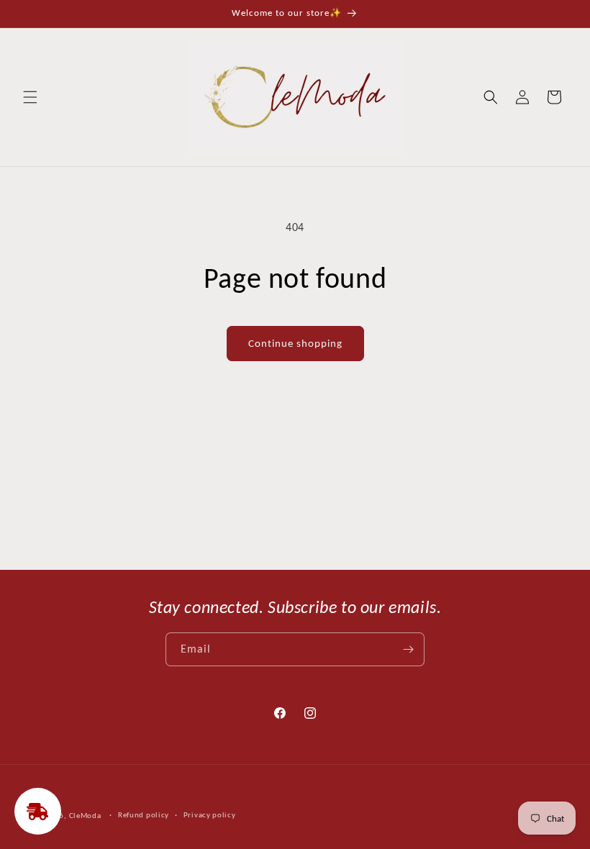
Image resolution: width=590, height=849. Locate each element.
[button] (30, 97)
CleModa (85, 815)
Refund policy (143, 815)
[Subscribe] (408, 649)
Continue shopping (295, 343)
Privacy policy (209, 815)
